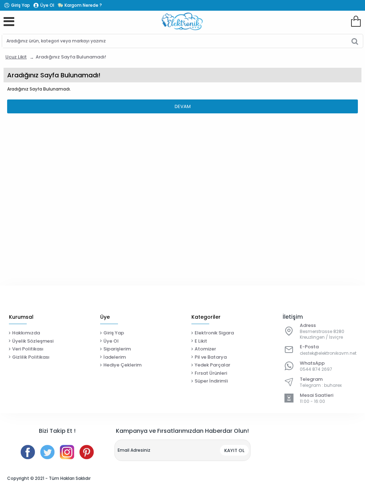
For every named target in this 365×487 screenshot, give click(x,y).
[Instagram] (67, 452)
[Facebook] (28, 452)
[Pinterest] (87, 452)
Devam (183, 106)
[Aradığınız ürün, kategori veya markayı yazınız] (355, 41)
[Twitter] (47, 452)
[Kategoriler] (9, 21)
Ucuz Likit (16, 56)
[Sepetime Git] (355, 21)
